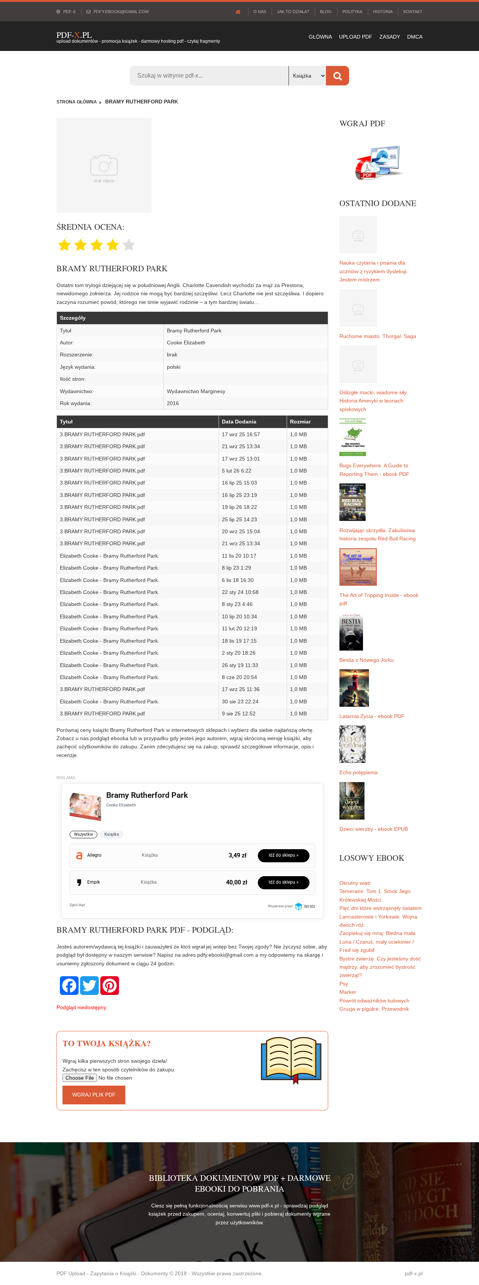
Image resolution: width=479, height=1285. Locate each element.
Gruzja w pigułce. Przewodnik (374, 1009)
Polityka (352, 11)
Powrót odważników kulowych (374, 1001)
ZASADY (389, 37)
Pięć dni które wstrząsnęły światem (380, 908)
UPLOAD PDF (355, 37)
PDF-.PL (74, 34)
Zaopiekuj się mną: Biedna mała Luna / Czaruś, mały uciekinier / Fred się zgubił (377, 941)
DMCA (414, 37)
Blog (326, 11)
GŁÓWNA (320, 37)
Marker (347, 992)
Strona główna (77, 102)
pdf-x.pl (413, 1273)
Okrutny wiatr (355, 883)
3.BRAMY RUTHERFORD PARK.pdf (102, 434)
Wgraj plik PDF (94, 1095)
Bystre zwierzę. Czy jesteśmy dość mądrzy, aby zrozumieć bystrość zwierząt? (380, 967)
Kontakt (412, 11)
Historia (383, 11)
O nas (259, 11)
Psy (343, 984)
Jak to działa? (293, 11)
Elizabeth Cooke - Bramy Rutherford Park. (109, 556)
